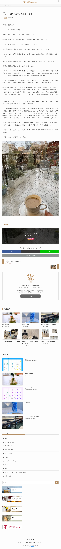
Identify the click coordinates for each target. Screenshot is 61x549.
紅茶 (6, 468)
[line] (31, 539)
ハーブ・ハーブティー (11, 461)
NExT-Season (34, 546)
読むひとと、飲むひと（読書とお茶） (15, 472)
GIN (6, 438)
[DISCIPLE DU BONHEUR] (30, 2)
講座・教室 (8, 476)
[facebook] (27, 539)
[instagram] (29, 539)
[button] (11, 251)
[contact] (33, 539)
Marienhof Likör (9, 449)
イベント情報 (8, 453)
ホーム (19, 542)
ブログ (5, 17)
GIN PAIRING (8, 446)
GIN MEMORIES (9, 442)
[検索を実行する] (57, 482)
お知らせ (7, 457)
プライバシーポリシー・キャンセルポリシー (33, 542)
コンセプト (30, 296)
